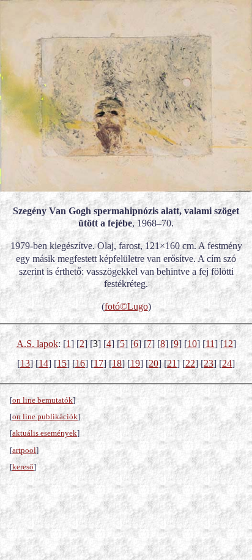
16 (80, 363)
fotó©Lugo (126, 306)
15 (62, 363)
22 (190, 363)
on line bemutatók (42, 400)
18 (117, 363)
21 (172, 363)
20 (153, 363)
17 (98, 363)
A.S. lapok (37, 343)
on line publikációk (45, 416)
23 (208, 363)
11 (210, 343)
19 (135, 363)
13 (25, 363)
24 (227, 363)
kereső (23, 466)
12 (228, 343)
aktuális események (44, 433)
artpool (24, 450)
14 (43, 363)
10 (192, 343)
